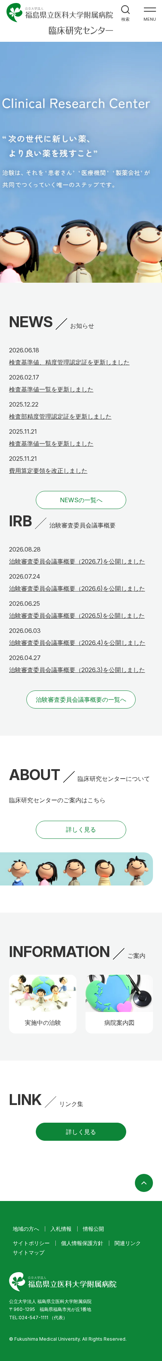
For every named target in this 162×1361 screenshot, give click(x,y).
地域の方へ (26, 1228)
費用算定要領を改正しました (48, 470)
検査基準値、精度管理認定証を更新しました (69, 362)
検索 (125, 19)
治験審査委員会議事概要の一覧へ (81, 699)
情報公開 (93, 1228)
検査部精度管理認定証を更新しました (60, 416)
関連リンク (128, 1243)
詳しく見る (81, 829)
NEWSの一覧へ (81, 500)
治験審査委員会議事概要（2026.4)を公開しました (77, 642)
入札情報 (61, 1228)
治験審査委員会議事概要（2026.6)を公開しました (77, 588)
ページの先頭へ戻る (144, 1183)
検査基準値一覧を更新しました (51, 389)
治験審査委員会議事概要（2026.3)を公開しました (77, 670)
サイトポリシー (31, 1243)
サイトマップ (28, 1252)
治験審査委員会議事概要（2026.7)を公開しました (77, 561)
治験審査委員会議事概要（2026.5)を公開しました (77, 615)
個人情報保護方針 (82, 1243)
